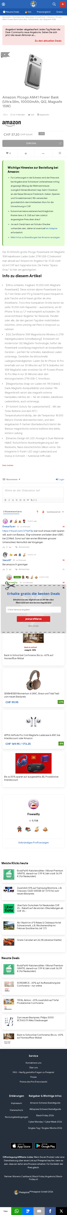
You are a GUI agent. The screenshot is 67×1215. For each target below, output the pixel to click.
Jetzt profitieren (34, 619)
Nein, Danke (33, 626)
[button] (33, 593)
